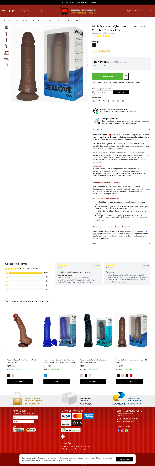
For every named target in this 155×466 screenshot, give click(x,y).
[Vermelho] (131, 375)
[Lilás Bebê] (82, 375)
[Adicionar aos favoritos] (36, 381)
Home (5, 21)
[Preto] (86, 375)
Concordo (124, 459)
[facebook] (9, 10)
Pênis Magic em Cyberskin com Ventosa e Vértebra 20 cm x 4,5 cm (59, 21)
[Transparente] (90, 375)
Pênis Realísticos (15, 21)
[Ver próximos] (148, 345)
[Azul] (45, 375)
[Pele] (13, 375)
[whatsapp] (126, 430)
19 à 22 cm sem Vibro (29, 21)
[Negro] (9, 375)
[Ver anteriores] (6, 345)
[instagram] (13, 10)
